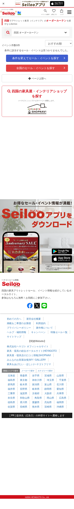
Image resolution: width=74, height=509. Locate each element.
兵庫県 (60, 393)
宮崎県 (48, 406)
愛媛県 (35, 402)
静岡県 (48, 388)
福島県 (11, 380)
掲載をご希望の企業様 (19, 323)
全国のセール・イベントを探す (35, 68)
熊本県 (35, 406)
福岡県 (60, 402)
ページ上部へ (38, 78)
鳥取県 (38, 397)
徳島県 (11, 402)
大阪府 (48, 393)
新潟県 (35, 384)
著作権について (44, 327)
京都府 (35, 393)
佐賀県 (11, 406)
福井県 (11, 388)
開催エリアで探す (10, 370)
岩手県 (35, 375)
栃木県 (23, 384)
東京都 (23, 380)
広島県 (62, 397)
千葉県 (62, 380)
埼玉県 (50, 380)
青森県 (23, 375)
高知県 (48, 402)
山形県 (60, 375)
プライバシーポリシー (19, 327)
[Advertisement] (37, 157)
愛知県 (60, 388)
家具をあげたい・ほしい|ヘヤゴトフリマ (29, 364)
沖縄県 (60, 406)
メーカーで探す (28, 370)
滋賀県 (23, 393)
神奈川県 (37, 380)
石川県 (60, 384)
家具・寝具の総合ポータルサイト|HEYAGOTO (32, 350)
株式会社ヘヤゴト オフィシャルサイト (28, 346)
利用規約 (41, 323)
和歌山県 (25, 397)
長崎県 (23, 406)
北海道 (11, 375)
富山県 (48, 384)
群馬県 (11, 384)
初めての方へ (14, 318)
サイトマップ (14, 336)
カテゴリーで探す (45, 370)
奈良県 (11, 397)
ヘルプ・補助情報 (16, 332)
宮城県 (48, 375)
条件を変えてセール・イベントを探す (35, 58)
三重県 (11, 393)
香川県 (23, 402)
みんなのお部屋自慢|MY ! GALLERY (26, 359)
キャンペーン (38, 332)
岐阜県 (35, 388)
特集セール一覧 (59, 332)
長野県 (23, 388)
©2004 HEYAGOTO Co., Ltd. (37, 497)
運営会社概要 (33, 318)
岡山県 (50, 397)
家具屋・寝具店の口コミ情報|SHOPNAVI (29, 355)
